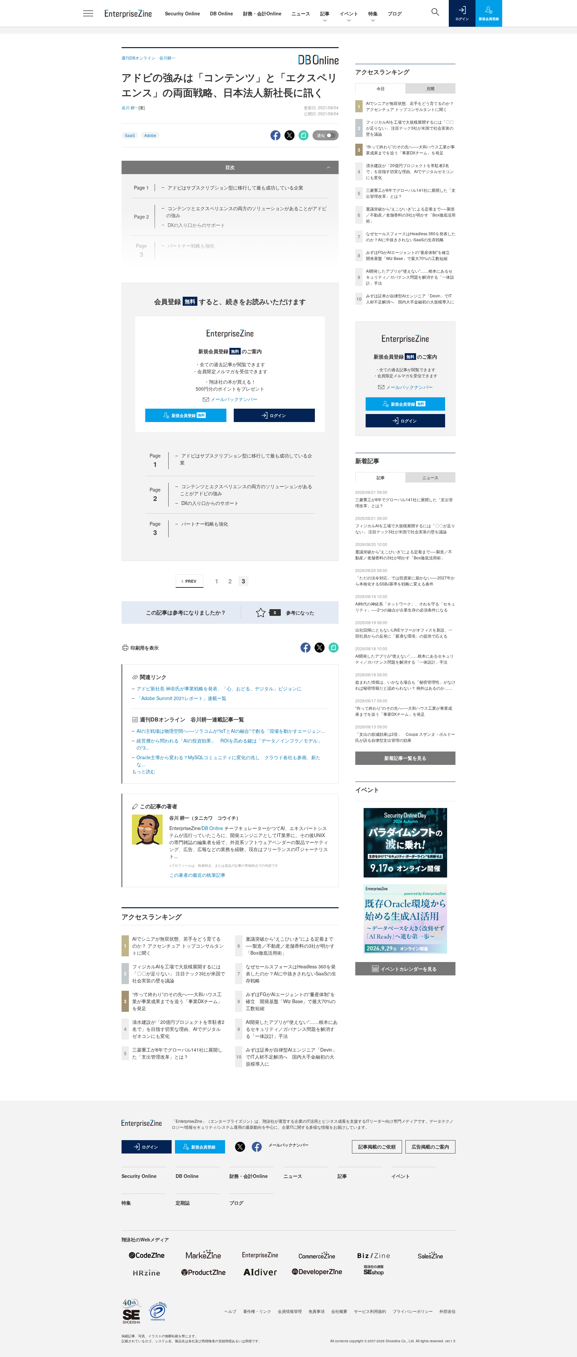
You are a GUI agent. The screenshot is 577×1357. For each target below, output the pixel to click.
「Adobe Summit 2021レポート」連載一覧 (181, 698)
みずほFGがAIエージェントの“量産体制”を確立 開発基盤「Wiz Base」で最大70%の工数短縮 (291, 1001)
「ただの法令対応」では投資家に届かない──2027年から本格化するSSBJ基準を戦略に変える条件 (405, 580)
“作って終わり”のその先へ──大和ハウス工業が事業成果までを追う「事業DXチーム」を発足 (177, 1001)
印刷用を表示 (145, 647)
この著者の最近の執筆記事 (197, 874)
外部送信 (447, 1311)
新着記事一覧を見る (405, 758)
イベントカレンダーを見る (409, 968)
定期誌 (183, 1202)
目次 (230, 167)
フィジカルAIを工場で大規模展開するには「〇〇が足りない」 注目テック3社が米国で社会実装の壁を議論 (178, 973)
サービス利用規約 (370, 1311)
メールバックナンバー (234, 399)
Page (141, 187)
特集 (373, 13)
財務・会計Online (262, 13)
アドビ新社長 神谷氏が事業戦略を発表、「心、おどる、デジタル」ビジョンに (219, 688)
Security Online (182, 13)
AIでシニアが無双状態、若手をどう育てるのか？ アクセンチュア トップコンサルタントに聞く (178, 945)
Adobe (150, 135)
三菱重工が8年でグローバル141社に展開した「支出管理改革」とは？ (177, 1053)
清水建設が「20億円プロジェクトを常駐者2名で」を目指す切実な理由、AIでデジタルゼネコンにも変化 (178, 1029)
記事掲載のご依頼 (377, 1146)
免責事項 (317, 1311)
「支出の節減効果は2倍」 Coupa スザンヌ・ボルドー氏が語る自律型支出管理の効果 (405, 737)
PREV (190, 581)
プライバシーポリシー (413, 1311)
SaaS (130, 135)
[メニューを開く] (88, 13)
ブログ (395, 13)
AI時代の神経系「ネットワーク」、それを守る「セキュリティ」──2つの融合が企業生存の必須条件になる (405, 607)
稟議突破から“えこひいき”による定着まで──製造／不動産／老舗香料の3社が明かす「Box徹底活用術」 (290, 945)
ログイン (278, 415)
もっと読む (143, 771)
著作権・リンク (257, 1311)
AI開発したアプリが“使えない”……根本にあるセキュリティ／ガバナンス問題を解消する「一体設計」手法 (292, 1029)
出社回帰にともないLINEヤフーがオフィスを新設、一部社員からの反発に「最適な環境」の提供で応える (403, 633)
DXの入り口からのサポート (210, 503)
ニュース (301, 13)
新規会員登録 (188, 415)
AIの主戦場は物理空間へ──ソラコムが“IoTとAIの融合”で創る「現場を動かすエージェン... (231, 730)
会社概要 (339, 1311)
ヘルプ (230, 1311)
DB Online (221, 13)
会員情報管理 (290, 1311)
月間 (430, 89)
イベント (349, 13)
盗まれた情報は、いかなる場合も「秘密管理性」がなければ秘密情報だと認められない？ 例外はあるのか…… (405, 685)
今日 (381, 89)
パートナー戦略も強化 (204, 523)
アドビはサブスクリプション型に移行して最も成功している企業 (235, 187)
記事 (325, 13)
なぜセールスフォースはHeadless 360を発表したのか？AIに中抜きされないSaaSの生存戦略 (291, 973)
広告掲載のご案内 (430, 1146)
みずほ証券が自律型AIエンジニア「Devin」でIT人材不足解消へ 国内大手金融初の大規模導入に (291, 1056)
